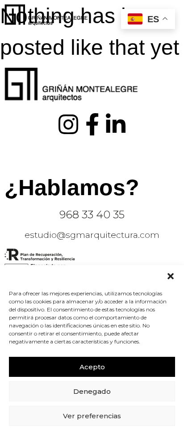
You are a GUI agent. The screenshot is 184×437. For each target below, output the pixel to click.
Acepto (92, 367)
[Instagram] (68, 124)
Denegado (92, 391)
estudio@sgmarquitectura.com (92, 235)
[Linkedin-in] (116, 124)
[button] (170, 276)
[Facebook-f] (92, 124)
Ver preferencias (92, 416)
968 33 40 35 (92, 214)
